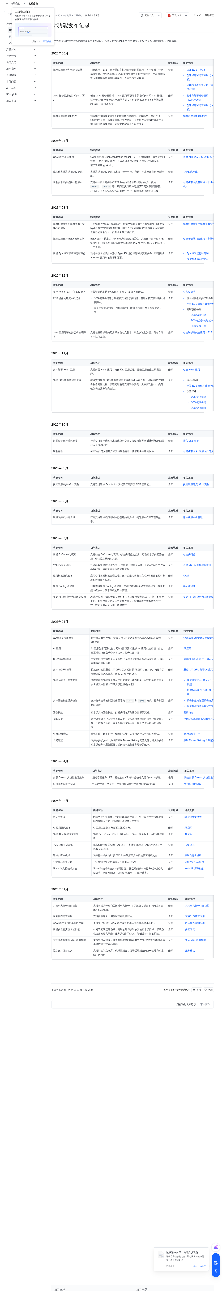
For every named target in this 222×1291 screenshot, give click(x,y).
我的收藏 (209, 15)
